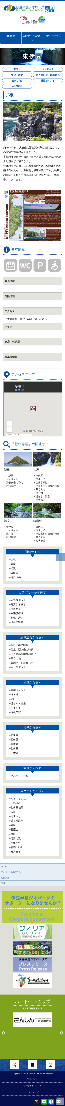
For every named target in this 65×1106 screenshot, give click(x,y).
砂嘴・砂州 (17, 847)
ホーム (4, 866)
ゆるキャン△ (18, 798)
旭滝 (13, 568)
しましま (16, 707)
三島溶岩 (16, 802)
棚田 (13, 834)
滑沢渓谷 (16, 577)
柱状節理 (17, 86)
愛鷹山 (14, 829)
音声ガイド (17, 851)
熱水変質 (16, 842)
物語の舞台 (17, 622)
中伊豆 (14, 752)
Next (61, 1033)
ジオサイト (48, 69)
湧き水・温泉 (18, 703)
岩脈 (13, 825)
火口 (13, 699)
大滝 (13, 563)
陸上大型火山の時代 (22, 649)
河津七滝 (16, 838)
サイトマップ (53, 35)
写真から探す (18, 604)
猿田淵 (14, 572)
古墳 (13, 811)
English (10, 35)
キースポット (18, 667)
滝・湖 (14, 694)
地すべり (16, 816)
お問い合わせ (32, 1079)
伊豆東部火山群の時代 (48, 75)
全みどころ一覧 (19, 775)
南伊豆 (14, 743)
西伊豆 (14, 739)
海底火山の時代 (19, 645)
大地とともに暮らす (22, 662)
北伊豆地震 (17, 807)
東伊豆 (17, 69)
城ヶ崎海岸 (17, 820)
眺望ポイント (48, 80)
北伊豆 (14, 748)
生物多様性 (17, 613)
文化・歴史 (17, 75)
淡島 (13, 559)
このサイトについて (32, 37)
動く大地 (17, 80)
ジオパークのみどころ (11, 872)
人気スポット (18, 600)
